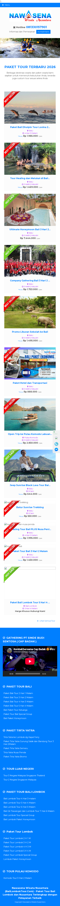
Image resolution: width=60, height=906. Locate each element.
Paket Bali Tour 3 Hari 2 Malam (18, 697)
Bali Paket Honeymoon (14, 718)
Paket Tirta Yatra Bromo (15, 756)
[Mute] (49, 673)
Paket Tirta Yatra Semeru (15, 748)
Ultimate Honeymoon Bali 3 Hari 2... (30, 229)
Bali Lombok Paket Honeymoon (19, 819)
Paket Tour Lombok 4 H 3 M (17, 846)
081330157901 (36, 27)
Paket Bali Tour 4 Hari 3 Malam (18, 701)
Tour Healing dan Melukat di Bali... (30, 178)
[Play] (6, 673)
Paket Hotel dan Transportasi (30, 383)
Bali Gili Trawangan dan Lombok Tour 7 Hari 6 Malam (28, 811)
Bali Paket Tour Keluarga (15, 710)
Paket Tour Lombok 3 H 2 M (17, 842)
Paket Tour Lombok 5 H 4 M (17, 851)
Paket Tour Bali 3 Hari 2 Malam (30, 551)
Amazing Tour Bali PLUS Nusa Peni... (30, 529)
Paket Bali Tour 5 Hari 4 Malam (18, 706)
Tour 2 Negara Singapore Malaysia (19, 779)
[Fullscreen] (53, 673)
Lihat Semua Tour (47, 621)
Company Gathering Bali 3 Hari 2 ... (30, 280)
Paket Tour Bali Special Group (17, 714)
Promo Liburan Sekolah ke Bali (30, 332)
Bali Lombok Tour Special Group (18, 815)
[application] (30, 661)
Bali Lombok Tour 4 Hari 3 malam (19, 798)
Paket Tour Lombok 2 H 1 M (17, 838)
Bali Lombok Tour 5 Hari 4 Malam (19, 803)
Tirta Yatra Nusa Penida (14, 752)
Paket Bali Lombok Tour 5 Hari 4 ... (30, 602)
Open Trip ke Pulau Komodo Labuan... (30, 434)
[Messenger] (56, 450)
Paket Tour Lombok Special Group (20, 855)
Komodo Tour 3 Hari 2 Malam (17, 878)
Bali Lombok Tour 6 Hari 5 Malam (19, 807)
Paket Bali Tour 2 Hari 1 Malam (18, 693)
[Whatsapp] (56, 438)
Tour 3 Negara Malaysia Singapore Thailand (24, 775)
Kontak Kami (43, 32)
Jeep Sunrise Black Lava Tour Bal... (30, 485)
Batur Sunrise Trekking (30, 507)
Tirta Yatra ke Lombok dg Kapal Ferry (21, 737)
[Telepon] (56, 444)
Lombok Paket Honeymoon (17, 859)
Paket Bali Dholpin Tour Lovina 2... (30, 127)
